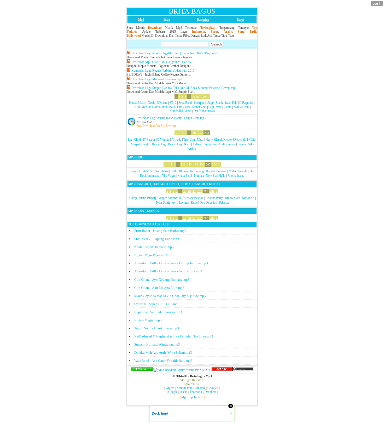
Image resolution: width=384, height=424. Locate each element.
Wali (219, 107)
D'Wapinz (163, 139)
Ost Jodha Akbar (180, 111)
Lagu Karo (183, 144)
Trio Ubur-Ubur (193, 139)
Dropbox (210, 392)
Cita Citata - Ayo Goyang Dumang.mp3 (162, 280)
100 (203, 96)
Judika (197, 144)
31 (194, 218)
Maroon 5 (248, 198)
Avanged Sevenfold (168, 198)
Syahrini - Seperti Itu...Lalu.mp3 (156, 304)
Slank (219, 103)
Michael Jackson (193, 198)
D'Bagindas (246, 103)
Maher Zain (199, 107)
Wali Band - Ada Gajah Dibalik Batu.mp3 (163, 361)
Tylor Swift (163, 202)
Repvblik (240, 139)
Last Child (134, 139)
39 (184, 191)
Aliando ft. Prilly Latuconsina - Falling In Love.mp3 (171, 263)
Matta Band (185, 175)
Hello (222, 175)
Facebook (196, 392)
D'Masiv (162, 103)
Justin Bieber (147, 198)
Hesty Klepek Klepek (219, 139)
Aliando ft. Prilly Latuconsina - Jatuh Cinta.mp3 (168, 271)
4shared (200, 388)
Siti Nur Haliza (159, 171)
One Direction (208, 202)
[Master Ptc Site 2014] (183, 370)
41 (194, 191)
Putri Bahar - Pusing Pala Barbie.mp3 (160, 231)
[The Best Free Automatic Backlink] (222, 370)
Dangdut (203, 19)
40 (189, 191)
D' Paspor (149, 139)
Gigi (211, 107)
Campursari (210, 144)
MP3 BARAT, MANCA (143, 211)
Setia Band (185, 103)
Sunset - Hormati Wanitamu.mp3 (157, 344)
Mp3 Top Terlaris (192, 397)
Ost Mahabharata (204, 111)
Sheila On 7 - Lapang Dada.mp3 (156, 239)
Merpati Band (139, 144)
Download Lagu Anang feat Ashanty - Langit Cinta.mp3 (171, 118)
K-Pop (133, 198)
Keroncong (197, 171)
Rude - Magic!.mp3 (148, 320)
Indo (167, 19)
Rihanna (224, 202)
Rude (194, 202)
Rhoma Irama (236, 175)
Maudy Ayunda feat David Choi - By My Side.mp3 (170, 296)
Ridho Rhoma (179, 171)
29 (184, 218)
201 (194, 132)
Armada (176, 139)
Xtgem (170, 388)
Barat (240, 19)
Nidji (251, 139)
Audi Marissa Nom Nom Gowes (154, 107)
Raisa (155, 144)
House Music (137, 103)
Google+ (212, 388)
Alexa (183, 392)
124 (195, 164)
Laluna (241, 144)
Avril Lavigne (180, 202)
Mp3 (141, 19)
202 (200, 132)
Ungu (210, 103)
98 (193, 96)
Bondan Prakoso (216, 171)
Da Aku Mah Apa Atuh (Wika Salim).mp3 (163, 352)
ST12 (173, 103)
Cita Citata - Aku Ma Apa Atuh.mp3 (159, 288)
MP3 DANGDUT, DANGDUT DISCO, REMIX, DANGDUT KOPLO (174, 184)
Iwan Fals (231, 103)
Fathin (227, 107)
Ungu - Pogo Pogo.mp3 (150, 255)
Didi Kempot (227, 144)
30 (189, 218)
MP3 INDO (135, 157)
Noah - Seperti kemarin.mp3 (154, 247)
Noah (151, 103)
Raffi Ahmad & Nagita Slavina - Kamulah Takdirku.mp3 (173, 336)
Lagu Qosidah (139, 171)
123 (189, 164)
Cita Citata (183, 107)
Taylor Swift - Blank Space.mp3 (156, 328)
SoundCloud (185, 388)
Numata (199, 175)
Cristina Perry (214, 198)
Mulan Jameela (238, 171)
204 (214, 164)
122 (183, 164)
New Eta (211, 175)
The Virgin (169, 175)
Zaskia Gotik (241, 107)
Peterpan (199, 103)
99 (198, 96)
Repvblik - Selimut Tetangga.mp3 (158, 312)
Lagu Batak (168, 144)
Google (172, 392)
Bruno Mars (232, 198)
